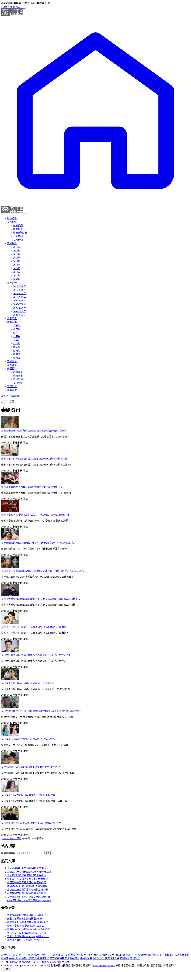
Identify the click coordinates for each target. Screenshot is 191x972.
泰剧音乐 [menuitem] (12, 365)
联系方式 (46, 962)
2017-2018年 (19, 286)
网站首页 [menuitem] (12, 218)
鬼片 (15, 333)
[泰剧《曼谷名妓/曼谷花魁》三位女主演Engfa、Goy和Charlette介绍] (10, 511)
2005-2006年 (19, 308)
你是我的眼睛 (100, 958)
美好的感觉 (67, 955)
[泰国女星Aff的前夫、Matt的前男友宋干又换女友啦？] (10, 679)
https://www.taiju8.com (104, 965)
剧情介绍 (34, 958)
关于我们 (6, 962)
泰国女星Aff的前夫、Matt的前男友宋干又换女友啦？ (29, 683)
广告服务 (36, 962)
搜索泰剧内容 (8, 853)
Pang (122, 955)
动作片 (16, 343)
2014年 (16, 261)
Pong (117, 955)
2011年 (16, 272)
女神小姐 (14, 958)
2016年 (16, 254)
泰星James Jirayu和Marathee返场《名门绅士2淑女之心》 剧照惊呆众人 (37, 543)
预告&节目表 (20, 232)
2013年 (16, 265)
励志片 (16, 350)
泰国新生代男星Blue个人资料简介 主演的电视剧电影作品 (31, 823)
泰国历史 (18, 375)
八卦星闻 (18, 236)
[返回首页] (95, 204)
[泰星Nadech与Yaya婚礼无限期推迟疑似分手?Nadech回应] (10, 763)
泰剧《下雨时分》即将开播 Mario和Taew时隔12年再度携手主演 (34, 458)
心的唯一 (24, 958)
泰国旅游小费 (177, 955)
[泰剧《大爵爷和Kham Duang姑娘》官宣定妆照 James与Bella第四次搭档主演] (10, 595)
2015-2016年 (19, 290)
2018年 (16, 247)
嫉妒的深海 (86, 958)
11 (15, 838)
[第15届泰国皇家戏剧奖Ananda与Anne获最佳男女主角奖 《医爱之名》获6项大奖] (10, 567)
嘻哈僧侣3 (145, 955)
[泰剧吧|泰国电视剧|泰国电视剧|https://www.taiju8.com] (13, 15)
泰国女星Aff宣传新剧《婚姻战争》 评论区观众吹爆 (28, 795)
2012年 (16, 268)
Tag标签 (5, 7)
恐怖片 (16, 329)
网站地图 (26, 962)
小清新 (16, 340)
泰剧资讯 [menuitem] (12, 222)
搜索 (47, 853)
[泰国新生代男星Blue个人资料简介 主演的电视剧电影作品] (10, 819)
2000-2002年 (19, 315)
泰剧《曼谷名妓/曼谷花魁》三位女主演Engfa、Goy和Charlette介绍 (35, 514)
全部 (11, 401)
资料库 (16, 358)
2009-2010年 (19, 300)
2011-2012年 (19, 297)
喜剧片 (16, 325)
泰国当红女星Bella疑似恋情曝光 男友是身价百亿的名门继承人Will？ (37, 655)
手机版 (65, 962)
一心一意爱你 (53, 955)
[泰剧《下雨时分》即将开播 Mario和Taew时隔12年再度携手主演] (10, 455)
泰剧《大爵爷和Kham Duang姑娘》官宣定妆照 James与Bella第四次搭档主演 (40, 599)
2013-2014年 (19, 293)
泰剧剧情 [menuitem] (12, 282)
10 (13, 838)
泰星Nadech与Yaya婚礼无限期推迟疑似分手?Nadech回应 (30, 767)
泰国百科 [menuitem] (12, 368)
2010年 (16, 275)
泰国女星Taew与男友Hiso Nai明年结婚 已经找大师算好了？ (32, 486)
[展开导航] (27, 213)
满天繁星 (54, 958)
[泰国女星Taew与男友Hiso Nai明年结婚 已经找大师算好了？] (10, 483)
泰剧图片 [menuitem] (12, 361)
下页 (19, 838)
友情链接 (56, 962)
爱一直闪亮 (24, 955)
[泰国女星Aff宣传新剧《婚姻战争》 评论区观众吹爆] (10, 791)
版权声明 (16, 962)
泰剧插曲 (78, 955)
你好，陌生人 (132, 955)
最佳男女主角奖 (9, 955)
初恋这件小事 (38, 955)
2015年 (16, 257)
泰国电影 (164, 955)
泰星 (111, 955)
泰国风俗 (18, 379)
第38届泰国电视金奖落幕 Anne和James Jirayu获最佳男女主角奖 (34, 430)
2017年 (16, 250)
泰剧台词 (18, 240)
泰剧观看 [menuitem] (12, 243)
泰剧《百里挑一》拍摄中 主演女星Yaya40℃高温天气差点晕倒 (33, 627)
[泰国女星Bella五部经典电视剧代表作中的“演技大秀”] (10, 735)
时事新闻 (18, 225)
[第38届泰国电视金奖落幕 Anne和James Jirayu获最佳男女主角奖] (10, 427)
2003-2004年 (19, 311)
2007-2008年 (19, 304)
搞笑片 (16, 347)
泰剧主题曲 (113, 958)
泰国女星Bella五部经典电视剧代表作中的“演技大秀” (28, 739)
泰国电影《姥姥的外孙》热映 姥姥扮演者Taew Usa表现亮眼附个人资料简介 (41, 711)
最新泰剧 (64, 958)
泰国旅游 (18, 383)
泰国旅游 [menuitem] (12, 386)
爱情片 (16, 336)
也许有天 (93, 955)
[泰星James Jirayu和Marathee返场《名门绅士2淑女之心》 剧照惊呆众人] (10, 539)
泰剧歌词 (104, 955)
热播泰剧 (74, 958)
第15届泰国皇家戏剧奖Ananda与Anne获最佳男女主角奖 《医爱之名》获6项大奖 (43, 571)
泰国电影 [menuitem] (12, 322)
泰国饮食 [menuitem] (12, 390)
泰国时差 (135, 958)
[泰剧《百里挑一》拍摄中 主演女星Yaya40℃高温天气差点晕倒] (10, 623)
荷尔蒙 (155, 955)
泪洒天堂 (44, 958)
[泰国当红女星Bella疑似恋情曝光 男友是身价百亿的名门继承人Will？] (10, 651)
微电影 (16, 354)
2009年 (16, 279)
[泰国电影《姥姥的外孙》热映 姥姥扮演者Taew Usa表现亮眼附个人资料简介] (10, 707)
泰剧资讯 (15, 396)
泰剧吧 (4, 396)
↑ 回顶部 (6, 969)
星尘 (86, 955)
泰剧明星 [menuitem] (12, 318)
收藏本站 (15, 7)
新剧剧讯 (18, 229)
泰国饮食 (18, 372)
